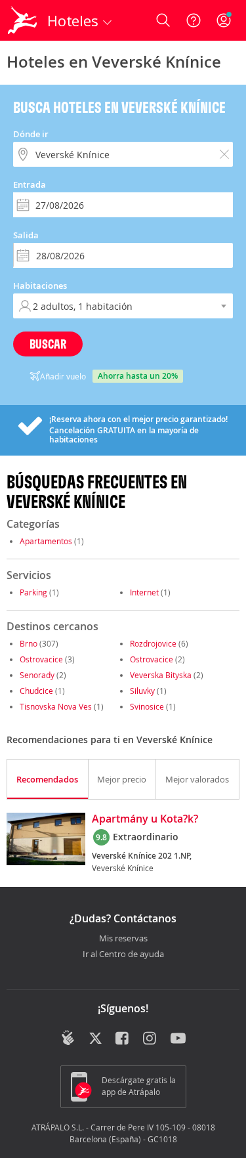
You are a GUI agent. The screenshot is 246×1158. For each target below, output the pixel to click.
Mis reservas (123, 938)
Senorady (37, 675)
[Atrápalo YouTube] (178, 1039)
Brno (28, 643)
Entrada (29, 184)
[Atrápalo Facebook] (123, 1039)
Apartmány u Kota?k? (145, 819)
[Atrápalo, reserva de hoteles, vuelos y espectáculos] (22, 20)
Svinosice (147, 706)
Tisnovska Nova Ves (56, 706)
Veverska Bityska (161, 675)
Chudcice (36, 690)
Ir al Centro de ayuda (123, 954)
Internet (144, 592)
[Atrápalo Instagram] (150, 1039)
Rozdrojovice (153, 643)
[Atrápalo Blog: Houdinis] (67, 1037)
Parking (33, 592)
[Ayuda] (193, 20)
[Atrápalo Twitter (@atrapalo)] (95, 1039)
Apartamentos (46, 541)
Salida (26, 235)
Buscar (48, 343)
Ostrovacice (41, 659)
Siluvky (142, 690)
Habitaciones (40, 285)
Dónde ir (31, 134)
